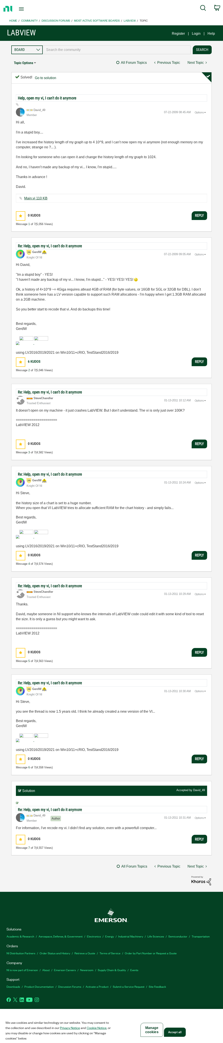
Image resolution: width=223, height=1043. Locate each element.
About (46, 970)
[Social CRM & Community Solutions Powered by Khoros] (201, 880)
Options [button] (199, 112)
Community (29, 20)
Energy (109, 936)
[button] (20, 215)
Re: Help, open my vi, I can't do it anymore (50, 246)
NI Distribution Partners (21, 953)
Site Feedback (157, 986)
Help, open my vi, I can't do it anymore (47, 98)
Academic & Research (20, 936)
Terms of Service (110, 953)
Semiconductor (177, 936)
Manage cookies (152, 1030)
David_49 (199, 790)
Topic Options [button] (23, 63)
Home (13, 20)
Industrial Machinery (130, 936)
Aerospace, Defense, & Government (61, 936)
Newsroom (86, 970)
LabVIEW (130, 20)
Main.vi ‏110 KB (35, 198)
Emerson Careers (65, 970)
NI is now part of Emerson (22, 970)
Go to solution (45, 78)
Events (134, 970)
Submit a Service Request (128, 986)
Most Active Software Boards (97, 20)
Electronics (94, 936)
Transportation (201, 936)
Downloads (13, 986)
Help (211, 33)
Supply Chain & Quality (112, 970)
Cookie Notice (96, 1028)
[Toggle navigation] (29, 9)
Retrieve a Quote (84, 953)
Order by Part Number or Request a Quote (151, 953)
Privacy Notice (70, 1028)
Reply (199, 215)
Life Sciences (155, 936)
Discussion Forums (56, 20)
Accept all (175, 1032)
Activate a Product (97, 986)
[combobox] (117, 49)
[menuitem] (203, 9)
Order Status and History (55, 953)
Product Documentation (39, 986)
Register (178, 33)
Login (196, 33)
